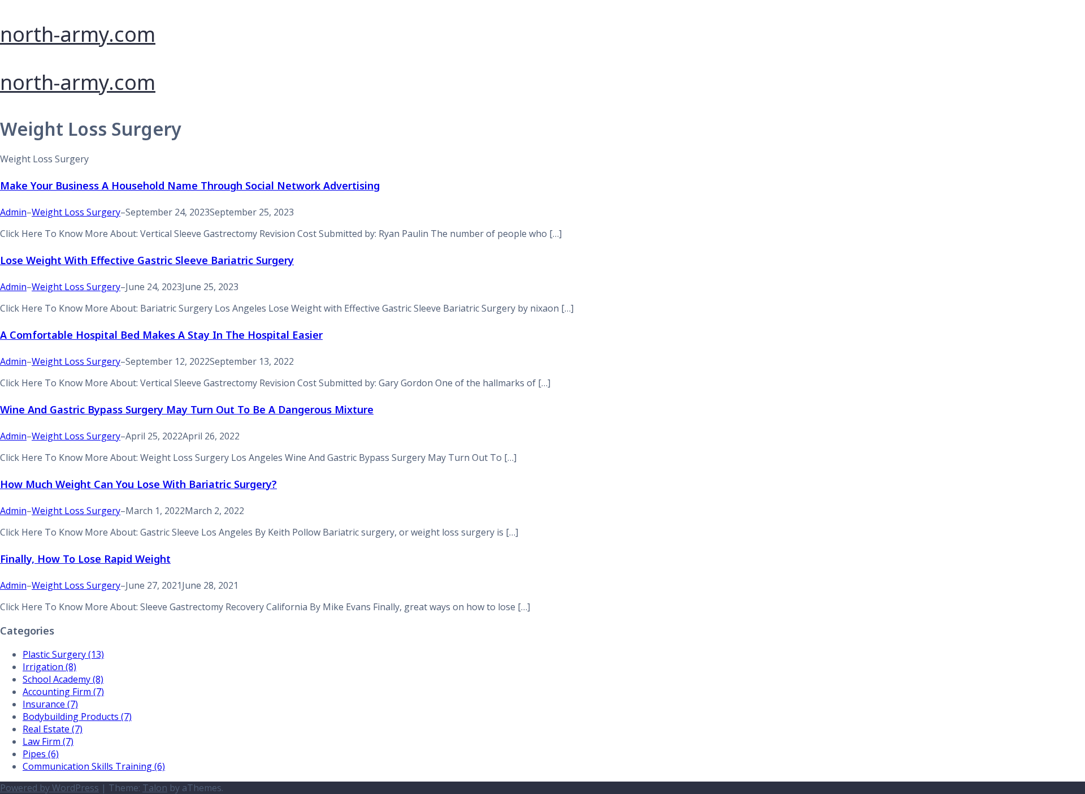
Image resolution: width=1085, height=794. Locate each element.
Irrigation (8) (49, 667)
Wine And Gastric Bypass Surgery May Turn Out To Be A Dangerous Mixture (187, 409)
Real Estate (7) (53, 729)
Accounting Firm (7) (63, 691)
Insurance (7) (50, 704)
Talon (154, 788)
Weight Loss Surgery (76, 212)
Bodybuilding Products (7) (77, 716)
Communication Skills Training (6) (94, 766)
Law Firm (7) (48, 741)
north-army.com (77, 34)
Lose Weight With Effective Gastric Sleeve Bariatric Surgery (147, 260)
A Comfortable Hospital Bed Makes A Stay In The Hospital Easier (161, 335)
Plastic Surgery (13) (63, 654)
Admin (13, 212)
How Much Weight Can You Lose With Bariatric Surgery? (138, 484)
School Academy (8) (63, 679)
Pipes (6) (41, 754)
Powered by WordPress (49, 788)
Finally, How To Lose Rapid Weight (85, 559)
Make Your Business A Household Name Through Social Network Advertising (190, 185)
